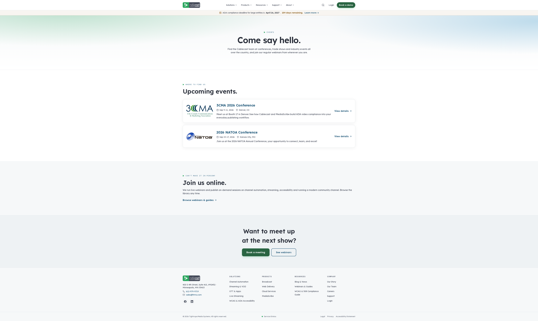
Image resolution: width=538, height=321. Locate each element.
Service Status (270, 316)
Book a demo (346, 5)
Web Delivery (268, 286)
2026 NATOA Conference (237, 132)
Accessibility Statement (345, 316)
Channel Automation (238, 282)
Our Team (331, 286)
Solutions (230, 5)
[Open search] (323, 5)
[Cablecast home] (191, 5)
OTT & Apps (235, 291)
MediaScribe (268, 296)
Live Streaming (236, 296)
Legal (322, 316)
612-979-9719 (192, 291)
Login (331, 5)
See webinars (283, 252)
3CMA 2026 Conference (235, 105)
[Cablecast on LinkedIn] (191, 301)
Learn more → (312, 12)
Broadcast (267, 282)
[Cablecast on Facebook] (185, 301)
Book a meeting (255, 252)
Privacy (330, 316)
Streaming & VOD (237, 286)
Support (276, 5)
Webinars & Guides (304, 286)
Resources (261, 5)
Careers (330, 291)
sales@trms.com (194, 295)
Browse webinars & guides (198, 200)
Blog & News (301, 282)
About (289, 5)
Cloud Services (269, 291)
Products (245, 5)
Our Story (331, 282)
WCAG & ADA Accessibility (242, 301)
